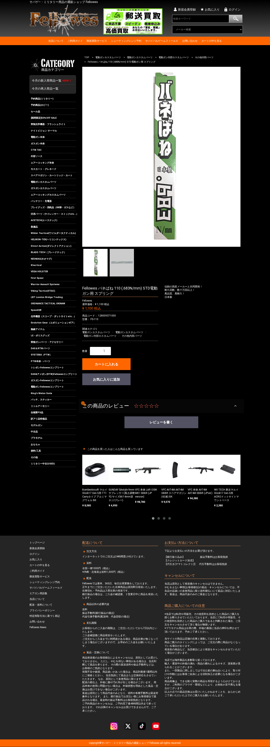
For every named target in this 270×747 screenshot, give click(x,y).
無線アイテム (38, 329)
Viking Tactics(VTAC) (43, 291)
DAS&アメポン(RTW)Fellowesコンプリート (53, 374)
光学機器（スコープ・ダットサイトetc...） (53, 316)
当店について (55, 40)
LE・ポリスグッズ (40, 335)
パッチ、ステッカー (41, 399)
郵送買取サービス (97, 40)
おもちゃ (35, 444)
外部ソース (36, 156)
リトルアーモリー (40, 406)
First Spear (37, 278)
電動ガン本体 (38, 137)
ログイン (234, 9)
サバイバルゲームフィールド (161, 40)
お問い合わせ (189, 40)
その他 (34, 457)
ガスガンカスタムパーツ (43, 188)
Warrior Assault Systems (45, 284)
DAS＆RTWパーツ (40, 348)
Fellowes (154, 743)
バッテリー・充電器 (41, 201)
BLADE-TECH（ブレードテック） (48, 252)
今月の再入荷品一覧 (45, 88)
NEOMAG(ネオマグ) (41, 258)
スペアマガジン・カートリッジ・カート (52, 175)
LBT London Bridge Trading (47, 297)
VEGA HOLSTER (39, 271)
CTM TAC (36, 150)
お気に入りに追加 (106, 379)
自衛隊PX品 (37, 412)
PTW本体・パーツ (40, 361)
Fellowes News (38, 627)
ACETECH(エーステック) (44, 220)
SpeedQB (36, 310)
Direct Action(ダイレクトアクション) (51, 246)
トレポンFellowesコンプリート (47, 367)
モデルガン (36, 425)
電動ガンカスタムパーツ (43, 182)
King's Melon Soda (41, 393)
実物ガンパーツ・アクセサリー (47, 342)
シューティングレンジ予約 (126, 40)
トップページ (37, 542)
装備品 (34, 226)
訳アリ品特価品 (39, 418)
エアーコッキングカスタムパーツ (48, 194)
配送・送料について (41, 604)
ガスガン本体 (38, 143)
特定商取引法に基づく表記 (45, 616)
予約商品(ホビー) (40, 105)
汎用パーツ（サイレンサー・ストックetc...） (53, 214)
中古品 (34, 431)
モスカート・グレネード (43, 169)
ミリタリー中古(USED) (43, 463)
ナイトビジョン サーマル (44, 130)
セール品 (35, 111)
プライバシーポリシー (42, 610)
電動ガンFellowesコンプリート (47, 386)
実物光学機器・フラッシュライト (48, 124)
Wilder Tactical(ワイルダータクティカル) (53, 233)
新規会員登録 (187, 9)
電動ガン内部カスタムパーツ (174, 57)
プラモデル (36, 438)
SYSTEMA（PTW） (41, 355)
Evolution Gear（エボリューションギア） (53, 323)
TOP (86, 57)
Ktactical (36, 265)
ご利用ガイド (75, 40)
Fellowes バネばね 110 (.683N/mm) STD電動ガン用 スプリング (121, 62)
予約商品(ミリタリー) (42, 98)
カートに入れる (106, 364)
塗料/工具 (36, 450)
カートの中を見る (211, 40)
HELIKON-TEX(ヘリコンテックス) (48, 239)
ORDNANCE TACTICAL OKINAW (48, 303)
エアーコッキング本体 (42, 162)
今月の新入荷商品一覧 (52, 80)
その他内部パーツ (204, 57)
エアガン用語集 (38, 593)
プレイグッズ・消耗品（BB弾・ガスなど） (53, 207)
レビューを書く (161, 422)
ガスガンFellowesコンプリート (47, 380)
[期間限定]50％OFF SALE (44, 118)
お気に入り (212, 9)
